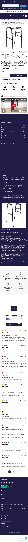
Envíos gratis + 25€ (13, 19)
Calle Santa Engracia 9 (7, 526)
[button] (20, 324)
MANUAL (25, 163)
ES (26, 15)
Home (2, 22)
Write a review (12, 325)
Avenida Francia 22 (6, 521)
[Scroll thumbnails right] (26, 56)
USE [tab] (2, 95)
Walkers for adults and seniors (12, 22)
